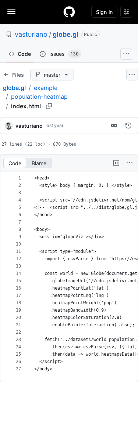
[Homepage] (69, 12)
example (45, 87)
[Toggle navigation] (11, 11)
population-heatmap (39, 96)
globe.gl (65, 34)
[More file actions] (129, 163)
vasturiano (31, 34)
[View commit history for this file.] (128, 125)
